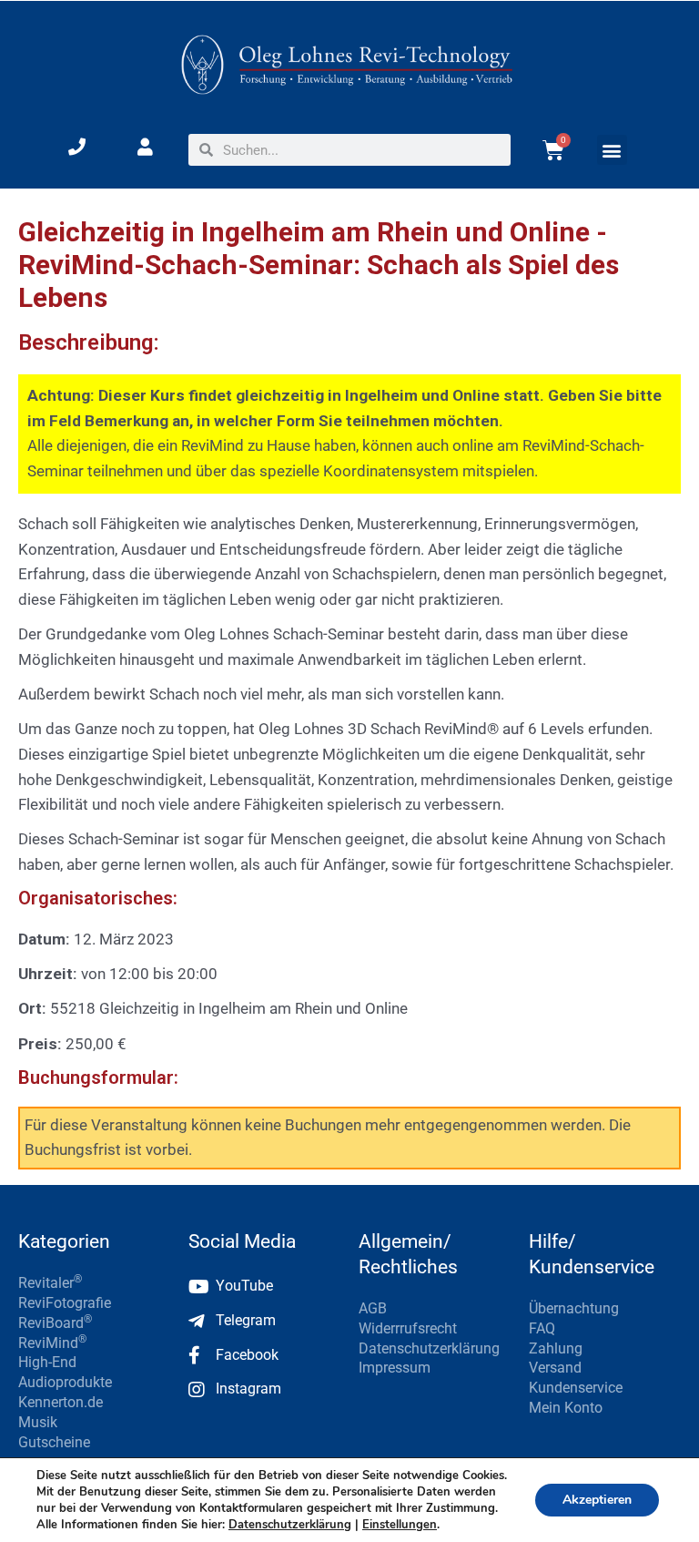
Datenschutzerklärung (289, 1524)
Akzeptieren (597, 1499)
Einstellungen (399, 1524)
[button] (612, 150)
